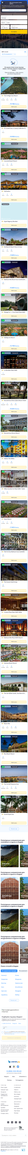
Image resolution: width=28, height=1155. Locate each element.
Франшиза (16, 1104)
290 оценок (7, 471)
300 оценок (7, 416)
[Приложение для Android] (14, 1066)
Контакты (16, 1096)
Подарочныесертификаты (4, 1095)
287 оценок (7, 595)
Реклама (16, 1113)
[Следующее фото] (26, 86)
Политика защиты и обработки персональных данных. (13, 1146)
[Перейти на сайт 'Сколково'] (21, 1129)
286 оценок (7, 706)
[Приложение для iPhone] (10, 1066)
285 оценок (7, 797)
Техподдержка (19, 1080)
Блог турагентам (18, 1108)
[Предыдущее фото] (2, 86)
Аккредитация (17, 1098)
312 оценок (7, 320)
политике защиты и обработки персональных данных (15, 1033)
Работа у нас (17, 1092)
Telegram (14, 1023)
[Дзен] (19, 1122)
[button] (14, 102)
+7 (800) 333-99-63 (6, 1023)
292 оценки (7, 441)
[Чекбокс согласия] (3, 1032)
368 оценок (7, 78)
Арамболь (4, 995)
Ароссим (4, 991)
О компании (17, 1087)
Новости (16, 1089)
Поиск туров (4, 1087)
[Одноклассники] (15, 1122)
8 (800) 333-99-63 (14, 1071)
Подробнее (3, 1151)
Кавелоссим (19, 983)
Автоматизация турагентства (5, 1110)
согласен (7, 1031)
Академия (16, 1106)
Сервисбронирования (4, 1104)
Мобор (17, 995)
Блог (2, 1097)
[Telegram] (8, 1122)
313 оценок (7, 295)
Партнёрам (17, 1110)
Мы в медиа (17, 1094)
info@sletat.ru (22, 1076)
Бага (2, 987)
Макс (19, 1023)
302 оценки (7, 383)
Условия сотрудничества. (15, 1145)
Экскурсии (3, 1092)
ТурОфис (3, 1107)
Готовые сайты (4, 1113)
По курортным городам (9, 971)
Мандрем (18, 991)
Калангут (4, 975)
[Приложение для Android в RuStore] (17, 1066)
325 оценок (7, 143)
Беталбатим (18, 987)
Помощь (9, 1080)
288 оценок (7, 501)
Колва (17, 975)
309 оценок (7, 353)
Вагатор (3, 983)
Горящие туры (4, 1089)
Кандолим (4, 979)
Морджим (18, 979)
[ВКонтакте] (12, 1122)
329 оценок (7, 111)
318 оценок (7, 229)
